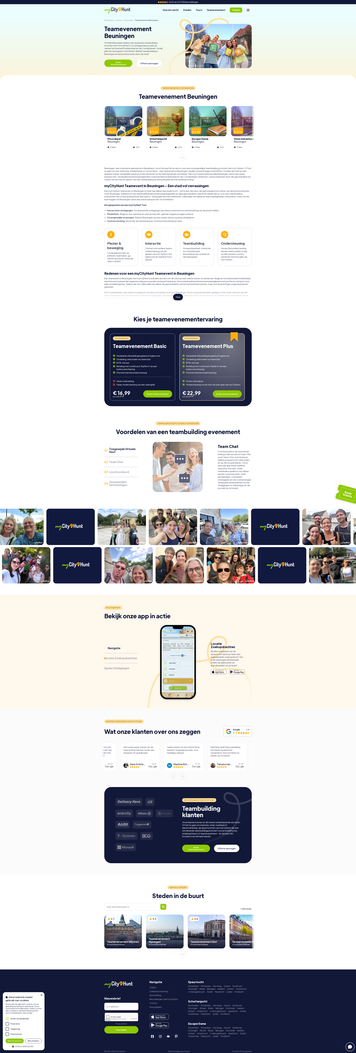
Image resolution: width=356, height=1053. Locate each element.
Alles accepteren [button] (15, 1041)
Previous (173, 157)
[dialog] (23, 1021)
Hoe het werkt (171, 10)
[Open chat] (350, 1046)
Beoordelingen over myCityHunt (163, 999)
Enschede (230, 1008)
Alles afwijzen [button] (33, 1041)
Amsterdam (193, 986)
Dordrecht (239, 992)
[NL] (248, 10)
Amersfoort (241, 989)
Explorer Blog (155, 995)
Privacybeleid (121, 1024)
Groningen (193, 989)
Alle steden (247, 909)
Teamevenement (216, 10)
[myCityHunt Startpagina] (120, 10)
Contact (153, 1003)
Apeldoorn (233, 1011)
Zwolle (210, 992)
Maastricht (219, 992)
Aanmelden (121, 1029)
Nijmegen (211, 989)
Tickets (152, 987)
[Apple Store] (218, 672)
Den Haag (217, 986)
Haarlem (221, 989)
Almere (203, 1008)
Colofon (235, 1051)
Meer (178, 297)
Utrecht (227, 986)
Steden (187, 10)
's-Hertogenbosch (196, 992)
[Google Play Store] (237, 672)
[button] (24, 1046)
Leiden (230, 992)
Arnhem (230, 989)
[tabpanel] (142, 367)
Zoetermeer (193, 1014)
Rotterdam (206, 986)
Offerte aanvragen (149, 63)
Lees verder (27, 1013)
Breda (202, 989)
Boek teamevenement (118, 63)
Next (183, 157)
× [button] (41, 995)
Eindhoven (237, 986)
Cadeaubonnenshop (158, 991)
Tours (199, 10)
